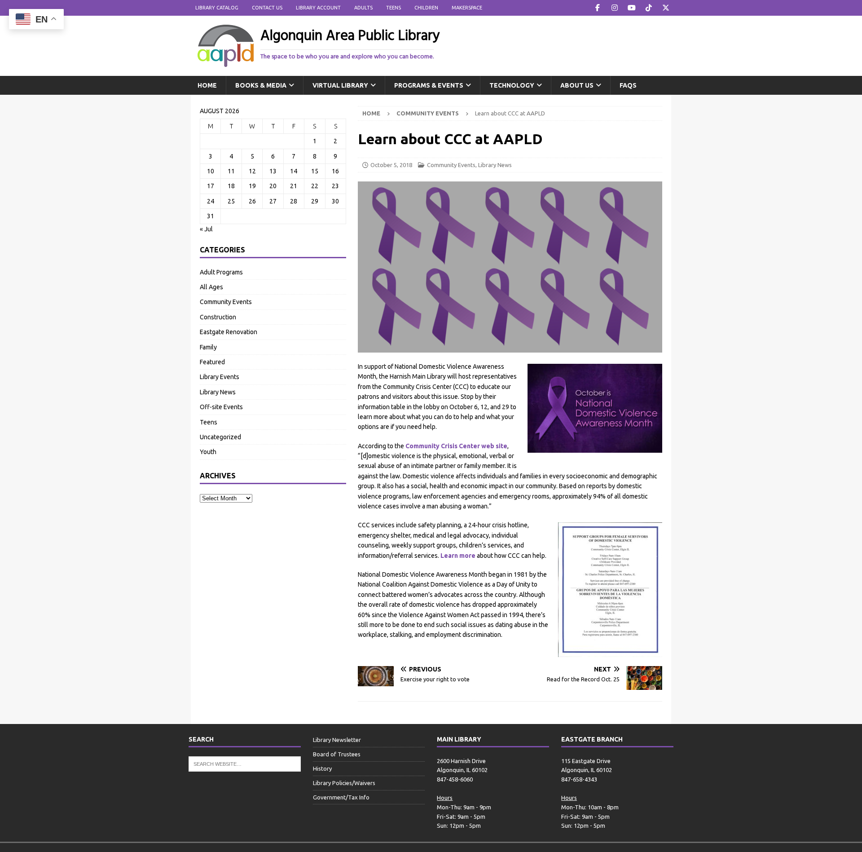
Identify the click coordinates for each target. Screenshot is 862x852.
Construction (218, 317)
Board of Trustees (337, 754)
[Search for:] (245, 763)
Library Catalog (216, 7)
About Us (577, 85)
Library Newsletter (337, 740)
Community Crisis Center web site (456, 446)
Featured (212, 362)
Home (207, 85)
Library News (495, 165)
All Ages (211, 287)
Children (426, 7)
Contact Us (267, 7)
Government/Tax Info (341, 797)
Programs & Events (428, 85)
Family (208, 347)
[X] (665, 8)
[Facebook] (597, 8)
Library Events (219, 376)
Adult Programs (221, 272)
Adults (363, 7)
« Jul (206, 229)
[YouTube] (631, 8)
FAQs (628, 85)
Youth (208, 451)
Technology (511, 85)
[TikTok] (648, 8)
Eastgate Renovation (228, 332)
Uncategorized (220, 437)
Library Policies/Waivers (344, 783)
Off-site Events (221, 407)
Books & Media (260, 85)
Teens (393, 7)
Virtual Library (340, 85)
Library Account (318, 7)
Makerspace (467, 7)
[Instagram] (614, 8)
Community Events (451, 165)
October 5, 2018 (391, 165)
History (322, 768)
